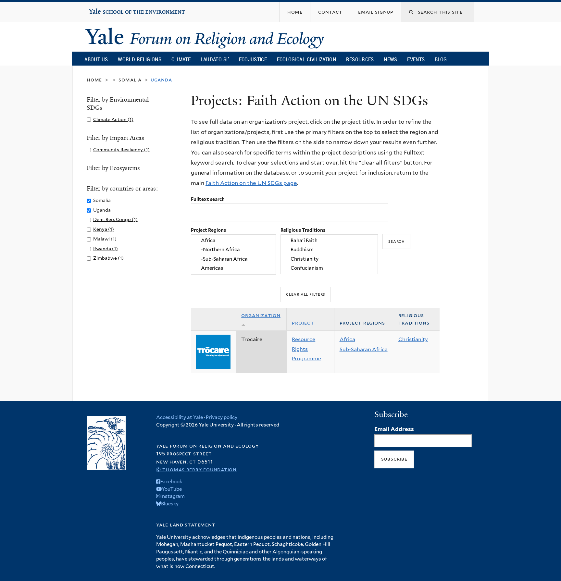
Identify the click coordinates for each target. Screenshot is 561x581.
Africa (347, 339)
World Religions (139, 59)
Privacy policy (221, 417)
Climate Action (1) (113, 119)
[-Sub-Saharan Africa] (233, 259)
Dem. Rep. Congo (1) (115, 219)
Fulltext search (208, 199)
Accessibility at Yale (179, 417)
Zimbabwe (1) (108, 258)
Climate (181, 59)
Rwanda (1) (105, 248)
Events (416, 59)
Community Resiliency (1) (121, 149)
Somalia (130, 80)
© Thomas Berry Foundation (196, 469)
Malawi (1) (105, 238)
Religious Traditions (302, 230)
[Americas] (233, 268)
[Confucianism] (329, 268)
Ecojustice (253, 59)
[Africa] (233, 240)
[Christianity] (329, 259)
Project (303, 323)
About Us (96, 59)
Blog (441, 59)
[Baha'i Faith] (329, 240)
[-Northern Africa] (233, 249)
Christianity (413, 339)
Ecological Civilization (306, 59)
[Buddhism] (329, 249)
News (390, 59)
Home (94, 80)
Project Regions (208, 230)
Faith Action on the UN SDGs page (251, 183)
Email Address (394, 429)
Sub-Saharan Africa (364, 349)
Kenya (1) (103, 229)
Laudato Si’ (215, 59)
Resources (360, 59)
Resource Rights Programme (306, 349)
